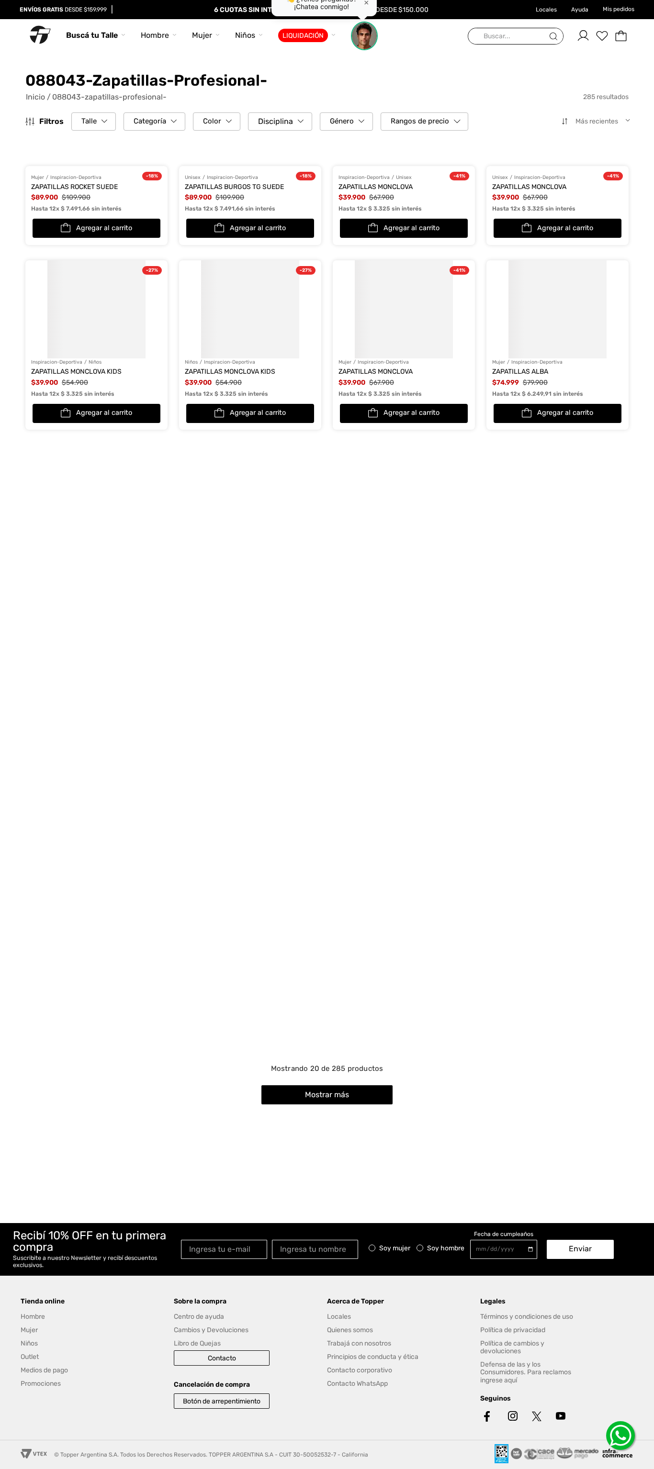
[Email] (226, 1248)
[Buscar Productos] (555, 36)
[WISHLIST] (601, 35)
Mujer (202, 35)
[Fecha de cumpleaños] (506, 1249)
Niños (245, 35)
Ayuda (579, 9)
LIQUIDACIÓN (303, 36)
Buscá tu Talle (92, 35)
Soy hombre (445, 1248)
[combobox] (515, 36)
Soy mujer (394, 1248)
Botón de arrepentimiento (221, 1401)
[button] (93, 121)
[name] (317, 1248)
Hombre (155, 35)
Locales (546, 9)
